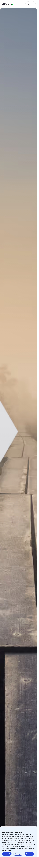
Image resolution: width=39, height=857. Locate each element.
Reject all (29, 854)
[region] (19, 841)
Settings (18, 854)
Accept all (7, 854)
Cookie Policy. (6, 850)
